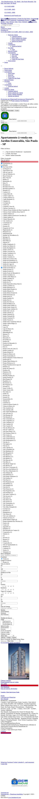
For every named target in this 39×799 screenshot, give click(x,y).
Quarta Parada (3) (8, 377)
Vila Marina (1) (7, 458)
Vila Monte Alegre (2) (9, 464)
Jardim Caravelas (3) (9, 251)
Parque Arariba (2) (8, 350)
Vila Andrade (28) (8, 410)
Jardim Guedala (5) (8, 278)
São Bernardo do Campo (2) (11, 530)
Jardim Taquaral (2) (8, 314)
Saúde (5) (5, 393)
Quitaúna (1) (6, 528)
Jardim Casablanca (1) (9, 253)
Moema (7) (6, 334)
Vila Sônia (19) (7, 500)
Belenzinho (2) (7, 181)
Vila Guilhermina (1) (9, 437)
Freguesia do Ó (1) (8, 228)
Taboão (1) (6, 534)
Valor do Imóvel (5, 564)
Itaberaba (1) (6, 239)
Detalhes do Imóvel (6, 618)
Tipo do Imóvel (5, 160)
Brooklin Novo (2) (8, 186)
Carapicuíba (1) (7, 543)
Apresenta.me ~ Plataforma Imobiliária (12, 794)
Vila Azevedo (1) (8, 413)
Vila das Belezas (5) (8, 428)
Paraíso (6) (6, 341)
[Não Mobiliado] (5, 615)
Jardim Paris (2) (7, 296)
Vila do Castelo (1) (8, 429)
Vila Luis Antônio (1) (9, 516)
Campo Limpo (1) (8, 195)
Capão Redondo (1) (8, 199)
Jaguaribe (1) (6, 527)
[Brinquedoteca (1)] (7, 623)
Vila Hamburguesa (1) (9, 440)
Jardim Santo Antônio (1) (10, 309)
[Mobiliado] (5, 613)
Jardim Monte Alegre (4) (10, 519)
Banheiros (4, 588)
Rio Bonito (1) (7, 383)
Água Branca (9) (8, 170)
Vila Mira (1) (6, 462)
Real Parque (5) (7, 379)
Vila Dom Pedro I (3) (9, 431)
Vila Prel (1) (6, 487)
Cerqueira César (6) (8, 206)
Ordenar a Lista (5, 634)
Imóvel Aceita (5, 626)
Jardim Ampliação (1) (9, 244)
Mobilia (3, 610)
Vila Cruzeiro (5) (8, 426)
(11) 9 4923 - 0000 (9, 12)
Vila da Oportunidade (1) (10, 545)
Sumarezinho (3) (7, 399)
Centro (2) (6, 525)
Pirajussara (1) (7, 374)
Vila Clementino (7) (8, 419)
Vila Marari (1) (7, 455)
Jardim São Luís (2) (8, 311)
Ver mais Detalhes (6, 733)
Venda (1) (6, 559)
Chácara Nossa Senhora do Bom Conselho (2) (16, 210)
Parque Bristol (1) (8, 352)
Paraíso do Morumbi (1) (10, 343)
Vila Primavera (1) (8, 489)
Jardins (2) (6, 325)
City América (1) (8, 221)
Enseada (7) (6, 510)
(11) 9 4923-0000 (9, 6)
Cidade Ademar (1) (8, 213)
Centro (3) (6, 204)
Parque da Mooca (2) (9, 354)
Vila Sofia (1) (7, 498)
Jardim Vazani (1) (8, 320)
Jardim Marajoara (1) (9, 287)
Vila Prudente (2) (8, 492)
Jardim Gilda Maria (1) (9, 276)
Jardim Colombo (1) (8, 257)
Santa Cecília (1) (7, 388)
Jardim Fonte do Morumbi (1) (11, 273)
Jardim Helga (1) (8, 280)
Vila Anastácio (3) (8, 408)
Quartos (3, 584)
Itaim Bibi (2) (7, 240)
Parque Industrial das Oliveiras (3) (12, 521)
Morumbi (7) (6, 338)
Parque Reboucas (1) (9, 363)
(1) (4, 536)
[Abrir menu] (1, 65)
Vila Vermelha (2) (8, 505)
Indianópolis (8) (7, 233)
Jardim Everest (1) (8, 271)
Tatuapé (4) (6, 401)
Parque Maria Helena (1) (10, 361)
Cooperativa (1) (7, 532)
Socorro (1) (6, 537)
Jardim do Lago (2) (8, 264)
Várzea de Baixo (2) (9, 406)
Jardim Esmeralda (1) (9, 267)
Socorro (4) (6, 395)
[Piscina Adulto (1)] (7, 624)
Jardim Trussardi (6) (8, 316)
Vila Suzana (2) (7, 501)
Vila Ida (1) (6, 442)
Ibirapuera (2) (7, 231)
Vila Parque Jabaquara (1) (10, 476)
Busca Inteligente (6, 553)
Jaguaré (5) (6, 242)
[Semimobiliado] (5, 612)
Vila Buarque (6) (8, 415)
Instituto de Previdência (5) (10, 235)
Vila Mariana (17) (8, 456)
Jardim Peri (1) (7, 300)
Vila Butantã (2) (7, 417)
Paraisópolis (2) (7, 345)
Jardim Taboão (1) (8, 312)
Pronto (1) (6, 562)
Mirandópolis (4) (8, 332)
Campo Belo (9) (7, 194)
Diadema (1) (6, 546)
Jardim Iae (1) (7, 282)
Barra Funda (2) (7, 176)
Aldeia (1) (6, 541)
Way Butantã (4, 699)
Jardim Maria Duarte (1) (10, 289)
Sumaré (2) (6, 397)
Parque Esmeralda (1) (9, 356)
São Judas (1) (7, 392)
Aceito (17, 110)
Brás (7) (5, 183)
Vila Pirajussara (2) (8, 482)
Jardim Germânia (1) (9, 275)
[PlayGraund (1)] (7, 621)
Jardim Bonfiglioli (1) (9, 248)
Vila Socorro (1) (7, 496)
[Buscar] (1, 25)
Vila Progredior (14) (8, 491)
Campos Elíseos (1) (8, 197)
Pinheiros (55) (7, 372)
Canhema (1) (6, 548)
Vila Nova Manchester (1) (10, 471)
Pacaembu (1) (7, 339)
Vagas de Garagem (6, 591)
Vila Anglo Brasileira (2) (10, 411)
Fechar (14, 637)
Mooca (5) (6, 336)
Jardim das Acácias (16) (10, 258)
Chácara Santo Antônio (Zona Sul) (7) (14, 212)
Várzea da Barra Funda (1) (10, 404)
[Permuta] (6, 629)
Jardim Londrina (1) (8, 285)
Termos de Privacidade (7, 110)
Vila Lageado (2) (8, 447)
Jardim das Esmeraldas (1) (10, 262)
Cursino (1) (6, 224)
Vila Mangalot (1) (8, 453)
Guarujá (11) (6, 509)
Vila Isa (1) (6, 446)
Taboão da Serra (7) (8, 518)
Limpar (9, 637)
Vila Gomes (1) (7, 435)
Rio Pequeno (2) (7, 384)
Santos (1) (6, 550)
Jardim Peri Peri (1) (8, 302)
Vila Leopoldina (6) (8, 449)
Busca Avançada (5, 639)
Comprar (3, 731)
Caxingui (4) (6, 203)
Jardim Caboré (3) (8, 249)
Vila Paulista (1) (7, 478)
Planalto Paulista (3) (8, 375)
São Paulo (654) (7, 167)
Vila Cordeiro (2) (8, 424)
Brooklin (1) (6, 185)
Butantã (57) (6, 190)
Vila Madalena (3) (8, 451)
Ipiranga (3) (6, 237)
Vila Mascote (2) (7, 460)
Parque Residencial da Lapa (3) (12, 365)
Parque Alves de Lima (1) (10, 348)
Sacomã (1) (6, 386)
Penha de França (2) (8, 368)
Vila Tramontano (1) (9, 503)
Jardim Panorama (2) (9, 294)
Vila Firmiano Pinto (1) (9, 433)
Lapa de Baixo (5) (8, 329)
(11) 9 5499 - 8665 (9, 9)
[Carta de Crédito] (6, 632)
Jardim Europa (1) (8, 269)
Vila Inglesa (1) (7, 444)
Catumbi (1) (6, 201)
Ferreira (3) (6, 226)
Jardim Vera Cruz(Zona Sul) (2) (12, 321)
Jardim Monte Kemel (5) (10, 293)
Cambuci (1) (6, 192)
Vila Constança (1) (8, 422)
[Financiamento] (6, 628)
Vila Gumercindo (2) (9, 438)
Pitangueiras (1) (7, 512)
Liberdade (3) (7, 330)
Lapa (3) (5, 327)
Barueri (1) (6, 539)
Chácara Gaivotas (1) (9, 208)
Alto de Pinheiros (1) (9, 174)
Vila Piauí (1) (7, 480)
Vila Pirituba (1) (7, 483)
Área (2, 594)
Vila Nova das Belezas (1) (10, 469)
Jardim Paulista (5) (8, 298)
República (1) (7, 381)
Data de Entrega (5, 606)
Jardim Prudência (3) (9, 303)
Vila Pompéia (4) (8, 485)
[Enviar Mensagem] (35, 133)
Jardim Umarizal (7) (8, 318)
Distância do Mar (6, 572)
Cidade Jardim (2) (8, 217)
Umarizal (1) (6, 402)
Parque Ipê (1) (7, 359)
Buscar (3, 637)
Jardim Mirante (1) (8, 291)
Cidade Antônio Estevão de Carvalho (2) (14, 215)
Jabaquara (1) (7, 552)
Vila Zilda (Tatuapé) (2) (9, 507)
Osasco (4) (6, 523)
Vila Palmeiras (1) (8, 474)
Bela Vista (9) (7, 177)
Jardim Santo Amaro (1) (10, 307)
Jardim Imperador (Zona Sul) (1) (12, 284)
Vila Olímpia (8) (7, 473)
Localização (4, 165)
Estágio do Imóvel (6, 560)
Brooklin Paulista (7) (9, 188)
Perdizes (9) (6, 370)
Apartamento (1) (7, 163)
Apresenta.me (5, 792)
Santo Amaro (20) (8, 390)
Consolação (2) (7, 222)
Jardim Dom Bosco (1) (9, 266)
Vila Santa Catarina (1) (9, 494)
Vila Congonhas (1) (8, 420)
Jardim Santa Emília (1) (9, 305)
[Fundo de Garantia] (6, 631)
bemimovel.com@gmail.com (12, 15)
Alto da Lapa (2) (7, 172)
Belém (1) (6, 179)
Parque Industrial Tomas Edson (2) (13, 357)
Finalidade (4, 557)
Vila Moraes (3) (7, 465)
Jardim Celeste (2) (8, 255)
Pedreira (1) (6, 366)
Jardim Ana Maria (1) (9, 246)
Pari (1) (5, 347)
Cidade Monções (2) (9, 219)
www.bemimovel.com (14, 797)
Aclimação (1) (7, 168)
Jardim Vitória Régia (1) (10, 323)
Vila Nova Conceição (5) (10, 467)
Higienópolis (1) (7, 230)
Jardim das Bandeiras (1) (10, 260)
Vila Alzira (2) (7, 514)
